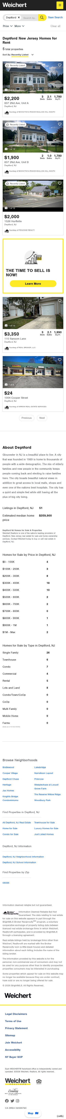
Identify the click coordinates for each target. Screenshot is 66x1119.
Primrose (38, 779)
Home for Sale (10, 828)
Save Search (55, 17)
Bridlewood (8, 767)
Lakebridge (40, 767)
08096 (6, 882)
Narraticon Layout (43, 773)
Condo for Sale (10, 834)
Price (6, 26)
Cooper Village (10, 773)
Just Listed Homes (44, 834)
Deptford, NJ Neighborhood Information (23, 856)
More (18, 26)
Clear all (55, 26)
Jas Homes (8, 790)
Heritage (7, 784)
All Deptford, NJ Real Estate (17, 822)
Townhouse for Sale (44, 822)
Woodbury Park (42, 800)
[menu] (59, 5)
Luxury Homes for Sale (46, 828)
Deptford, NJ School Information (19, 862)
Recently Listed (19, 54)
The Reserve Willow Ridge (47, 794)
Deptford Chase (11, 779)
